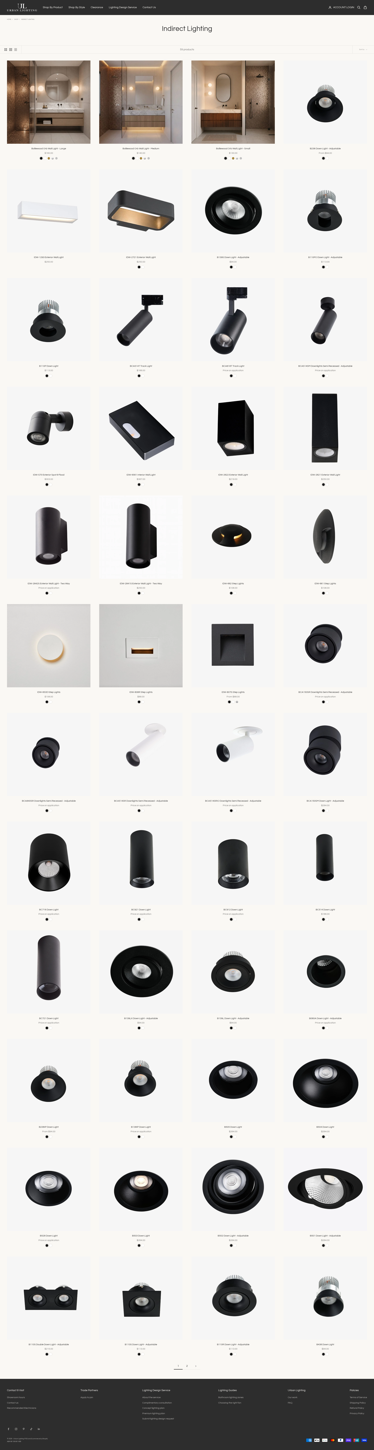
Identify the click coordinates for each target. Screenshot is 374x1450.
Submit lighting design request (158, 1418)
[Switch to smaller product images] (10, 49)
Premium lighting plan (153, 1413)
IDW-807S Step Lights (233, 692)
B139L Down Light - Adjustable (233, 1018)
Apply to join (86, 1397)
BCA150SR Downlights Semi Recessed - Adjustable (325, 692)
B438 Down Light (325, 1344)
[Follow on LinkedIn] (38, 1429)
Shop (16, 19)
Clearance (97, 7)
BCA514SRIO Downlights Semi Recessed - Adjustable (233, 801)
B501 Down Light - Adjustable (325, 1236)
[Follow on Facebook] (8, 1429)
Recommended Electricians (21, 1408)
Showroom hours (16, 1397)
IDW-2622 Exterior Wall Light (233, 475)
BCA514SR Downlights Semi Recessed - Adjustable (141, 801)
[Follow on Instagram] (16, 1429)
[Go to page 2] (195, 1366)
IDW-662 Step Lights (233, 583)
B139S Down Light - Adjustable (233, 257)
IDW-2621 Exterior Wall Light (325, 475)
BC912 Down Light (233, 909)
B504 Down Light (325, 1127)
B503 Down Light (141, 1236)
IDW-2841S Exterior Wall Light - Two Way (141, 583)
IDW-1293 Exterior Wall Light (49, 257)
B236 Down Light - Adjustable (325, 148)
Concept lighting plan (153, 1408)
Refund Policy (357, 1408)
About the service (151, 1397)
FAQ (290, 1403)
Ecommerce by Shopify (39, 1439)
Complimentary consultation (157, 1403)
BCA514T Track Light (141, 366)
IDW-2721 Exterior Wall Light (141, 257)
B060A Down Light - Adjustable (325, 1018)
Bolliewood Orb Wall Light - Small (233, 148)
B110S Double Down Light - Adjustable (49, 1344)
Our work (292, 1397)
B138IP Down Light (141, 1127)
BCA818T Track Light (233, 366)
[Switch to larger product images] (5, 49)
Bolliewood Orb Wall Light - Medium (141, 148)
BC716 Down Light (48, 909)
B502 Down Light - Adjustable (233, 1236)
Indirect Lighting (27, 19)
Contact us (12, 1403)
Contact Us (149, 7)
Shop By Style (77, 7)
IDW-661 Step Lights (325, 583)
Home (9, 19)
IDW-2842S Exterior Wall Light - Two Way (49, 583)
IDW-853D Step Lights (48, 692)
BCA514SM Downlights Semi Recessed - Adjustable (325, 366)
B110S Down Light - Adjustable (141, 1344)
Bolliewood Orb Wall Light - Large (48, 148)
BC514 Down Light (325, 909)
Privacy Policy (357, 1413)
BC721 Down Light (48, 1018)
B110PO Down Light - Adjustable (325, 257)
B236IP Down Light (49, 1127)
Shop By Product (53, 7)
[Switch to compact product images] (15, 49)
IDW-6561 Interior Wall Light (141, 475)
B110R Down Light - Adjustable (233, 1344)
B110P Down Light (48, 366)
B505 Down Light (233, 1127)
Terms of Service (358, 1397)
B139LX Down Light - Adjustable (141, 1018)
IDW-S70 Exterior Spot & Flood (48, 475)
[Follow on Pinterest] (23, 1429)
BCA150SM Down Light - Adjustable (325, 801)
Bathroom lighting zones (231, 1397)
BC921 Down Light (141, 909)
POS (26, 1439)
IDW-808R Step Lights (141, 692)
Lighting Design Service (123, 7)
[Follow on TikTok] (31, 1429)
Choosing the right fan (229, 1403)
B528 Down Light (49, 1236)
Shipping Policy (358, 1403)
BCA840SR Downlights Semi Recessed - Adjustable (49, 801)
